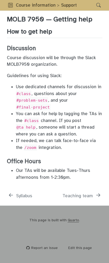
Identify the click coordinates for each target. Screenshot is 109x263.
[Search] (94, 5)
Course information (36, 5)
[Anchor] (56, 31)
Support (69, 5)
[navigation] (85, 5)
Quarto (73, 220)
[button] (10, 5)
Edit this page (80, 248)
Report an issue (44, 248)
